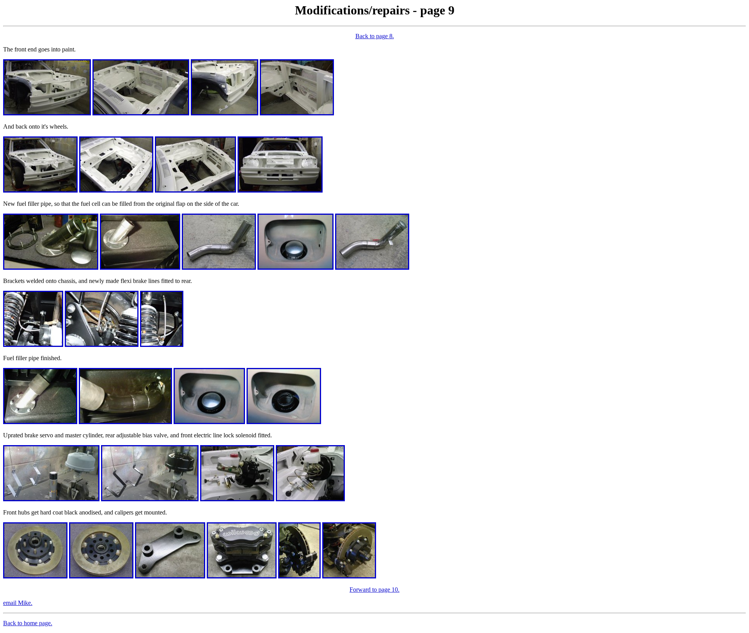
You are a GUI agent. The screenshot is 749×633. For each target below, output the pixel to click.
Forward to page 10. (374, 589)
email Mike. (17, 602)
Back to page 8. (374, 36)
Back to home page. (27, 623)
